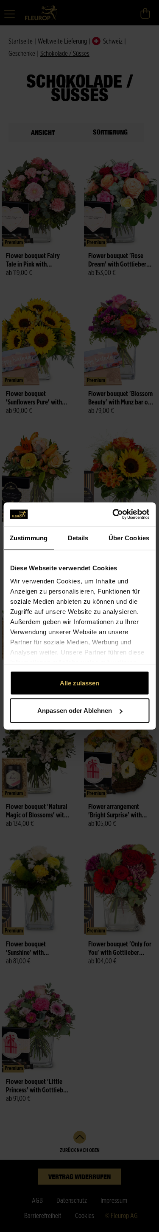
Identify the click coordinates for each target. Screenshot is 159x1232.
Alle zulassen (79, 682)
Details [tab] (78, 537)
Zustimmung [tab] (28, 537)
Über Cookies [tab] (129, 537)
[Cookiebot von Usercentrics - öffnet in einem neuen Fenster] (113, 514)
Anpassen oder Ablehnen (74, 710)
